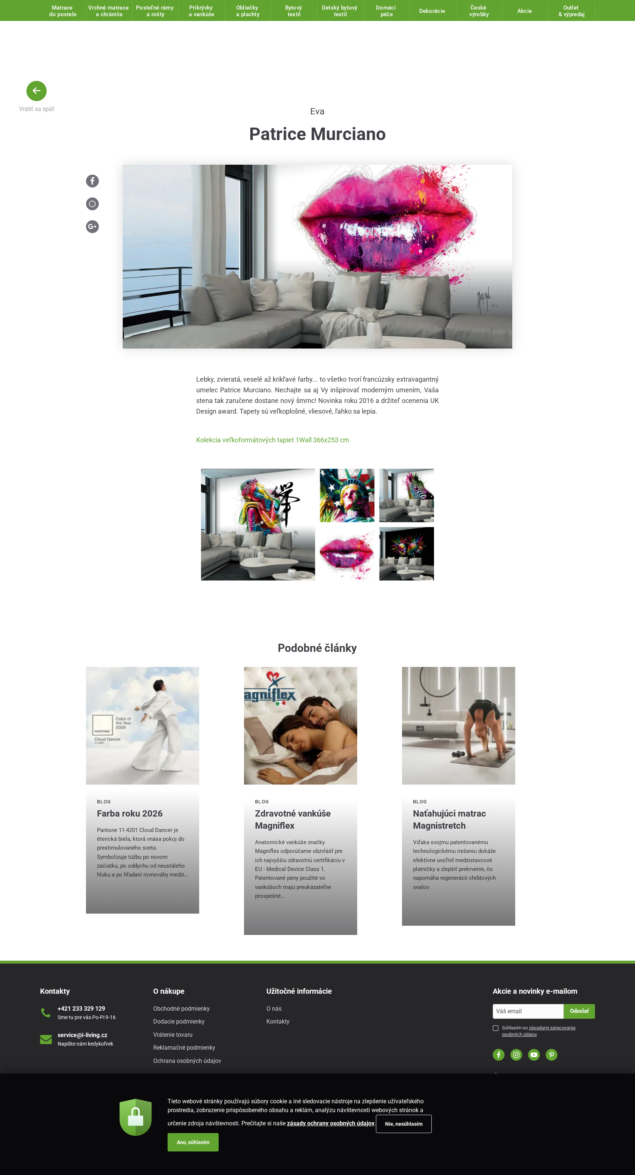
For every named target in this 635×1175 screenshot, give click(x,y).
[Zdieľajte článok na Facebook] (92, 181)
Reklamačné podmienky (184, 1047)
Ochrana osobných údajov (187, 1060)
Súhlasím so (538, 1031)
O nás (273, 1008)
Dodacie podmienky (179, 1021)
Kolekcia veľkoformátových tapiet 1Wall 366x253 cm (272, 440)
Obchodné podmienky (181, 1008)
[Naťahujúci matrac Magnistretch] (458, 726)
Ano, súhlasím (193, 1142)
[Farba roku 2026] (142, 726)
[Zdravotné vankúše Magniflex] (300, 726)
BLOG (104, 801)
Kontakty (278, 1021)
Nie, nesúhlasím (404, 1124)
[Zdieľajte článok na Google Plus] (92, 226)
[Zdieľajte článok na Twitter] (92, 203)
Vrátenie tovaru (173, 1034)
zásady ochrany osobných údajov (330, 1123)
